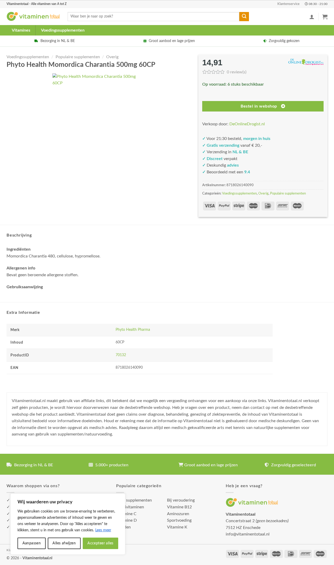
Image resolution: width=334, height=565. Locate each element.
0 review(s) (236, 72)
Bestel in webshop (259, 106)
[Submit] (244, 16)
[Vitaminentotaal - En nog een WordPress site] (33, 16)
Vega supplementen (134, 500)
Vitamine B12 (179, 507)
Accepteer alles (100, 543)
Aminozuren (178, 514)
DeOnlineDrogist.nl (247, 124)
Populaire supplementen (78, 57)
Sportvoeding (179, 520)
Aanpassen (31, 543)
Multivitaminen (130, 507)
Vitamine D (126, 520)
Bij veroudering (181, 500)
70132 (121, 355)
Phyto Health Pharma (133, 330)
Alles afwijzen (64, 543)
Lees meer (103, 530)
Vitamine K (177, 527)
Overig (112, 57)
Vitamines (21, 30)
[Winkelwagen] (324, 16)
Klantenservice (288, 3)
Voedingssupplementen (63, 30)
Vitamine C (126, 514)
